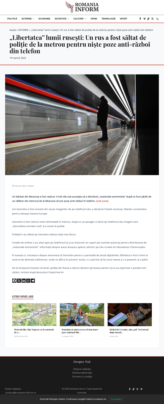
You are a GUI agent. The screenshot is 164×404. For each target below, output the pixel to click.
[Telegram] (144, 18)
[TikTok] (148, 18)
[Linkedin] (24, 281)
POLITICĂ (12, 19)
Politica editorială (82, 372)
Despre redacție (82, 369)
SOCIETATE (60, 19)
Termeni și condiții (82, 376)
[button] (33, 19)
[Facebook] (140, 18)
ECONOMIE (44, 19)
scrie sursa (102, 201)
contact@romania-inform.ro (20, 392)
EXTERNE (27, 19)
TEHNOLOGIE (108, 19)
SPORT (123, 19)
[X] (152, 18)
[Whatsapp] (28, 281)
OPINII (94, 19)
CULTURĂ (78, 19)
